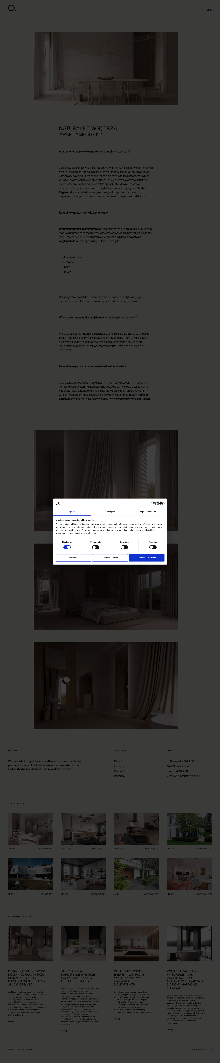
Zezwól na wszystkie (147, 558)
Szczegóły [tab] (110, 512)
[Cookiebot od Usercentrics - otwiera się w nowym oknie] (153, 503)
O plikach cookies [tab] (148, 512)
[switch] (95, 547)
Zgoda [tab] (72, 512)
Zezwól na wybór (110, 558)
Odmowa (73, 558)
